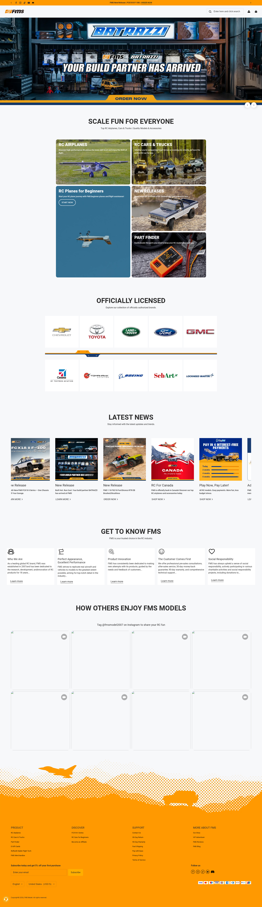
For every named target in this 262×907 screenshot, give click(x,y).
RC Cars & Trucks (17, 837)
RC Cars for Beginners (80, 837)
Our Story (196, 833)
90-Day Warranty (138, 842)
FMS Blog (196, 846)
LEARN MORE (22, 499)
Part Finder (15, 842)
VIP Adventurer (199, 837)
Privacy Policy (137, 855)
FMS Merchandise (18, 855)
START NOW (67, 202)
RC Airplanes (16, 833)
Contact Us (136, 833)
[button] (79, 351)
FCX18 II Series (78, 833)
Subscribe (75, 872)
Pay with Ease (137, 851)
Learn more (16, 581)
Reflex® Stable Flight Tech (21, 851)
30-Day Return (137, 837)
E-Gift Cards (15, 846)
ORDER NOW (146, 3)
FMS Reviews (198, 842)
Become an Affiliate (79, 842)
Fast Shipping (137, 846)
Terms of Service (138, 860)
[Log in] (249, 11)
